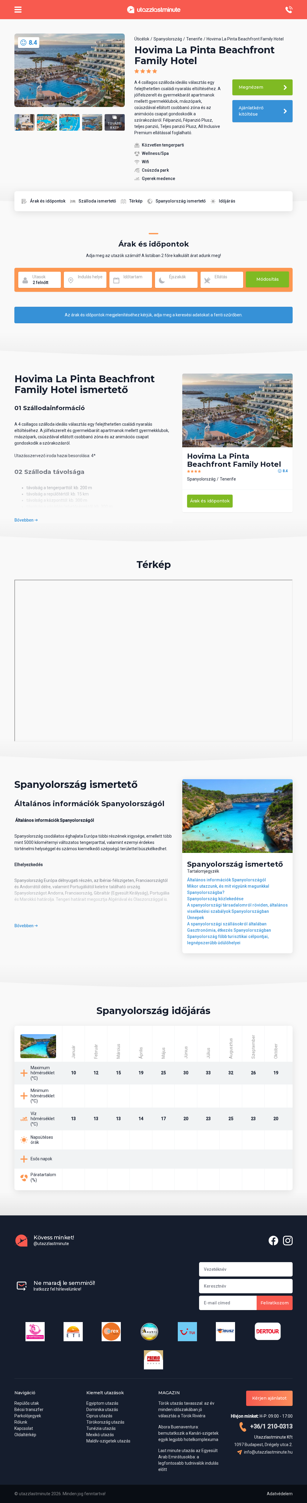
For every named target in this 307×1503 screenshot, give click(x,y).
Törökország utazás (105, 1422)
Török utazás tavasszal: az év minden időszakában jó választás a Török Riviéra (186, 1409)
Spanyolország (168, 39)
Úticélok (141, 39)
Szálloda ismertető (97, 201)
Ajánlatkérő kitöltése (251, 111)
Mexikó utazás (100, 1434)
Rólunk (20, 1422)
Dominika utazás (102, 1409)
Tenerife (194, 39)
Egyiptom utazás (102, 1403)
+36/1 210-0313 (271, 1426)
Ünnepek (195, 917)
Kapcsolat (23, 1428)
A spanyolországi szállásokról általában (227, 924)
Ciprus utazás (99, 1415)
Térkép (135, 201)
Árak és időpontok (47, 201)
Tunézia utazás (101, 1428)
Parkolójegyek (27, 1415)
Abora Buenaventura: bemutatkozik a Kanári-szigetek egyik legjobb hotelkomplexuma (188, 1433)
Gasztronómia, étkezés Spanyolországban (229, 930)
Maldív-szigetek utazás (108, 1441)
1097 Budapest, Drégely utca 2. (263, 1444)
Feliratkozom (275, 1303)
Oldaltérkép (25, 1434)
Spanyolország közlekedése (215, 898)
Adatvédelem (280, 1493)
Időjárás (227, 201)
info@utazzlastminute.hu (268, 1452)
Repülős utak (26, 1403)
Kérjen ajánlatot (269, 1398)
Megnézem (251, 87)
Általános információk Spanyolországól (226, 879)
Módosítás (267, 279)
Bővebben (24, 520)
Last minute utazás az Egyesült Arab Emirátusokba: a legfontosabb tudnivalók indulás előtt (188, 1460)
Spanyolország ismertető (181, 201)
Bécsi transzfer (28, 1409)
